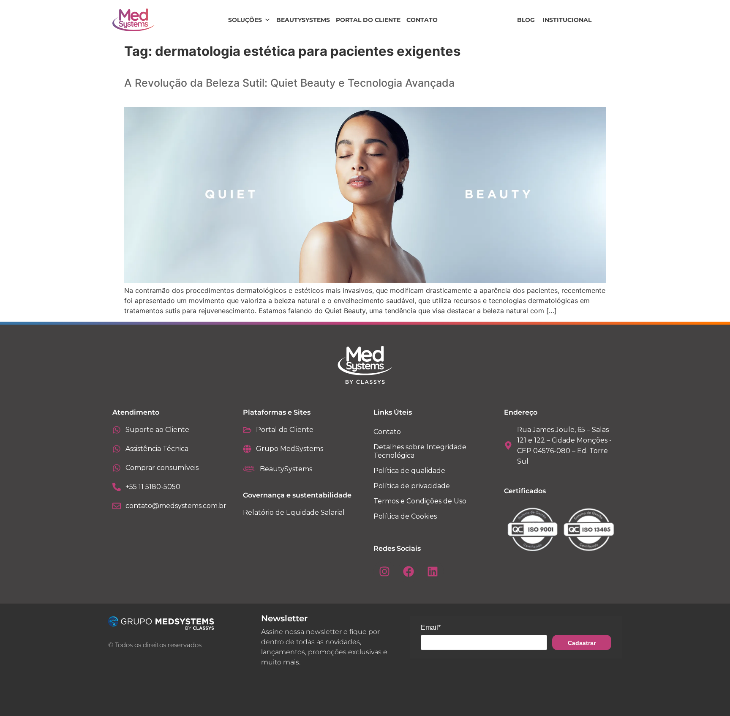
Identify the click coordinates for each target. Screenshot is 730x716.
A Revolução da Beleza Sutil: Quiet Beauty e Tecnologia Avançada (289, 83)
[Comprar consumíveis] (116, 468)
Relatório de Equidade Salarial (294, 512)
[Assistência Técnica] (116, 449)
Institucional (566, 20)
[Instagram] (384, 571)
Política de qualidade (409, 471)
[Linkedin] (433, 571)
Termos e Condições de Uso (419, 501)
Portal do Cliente (368, 20)
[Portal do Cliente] (247, 430)
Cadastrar (582, 642)
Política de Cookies (405, 516)
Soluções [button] (245, 20)
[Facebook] (408, 571)
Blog (526, 20)
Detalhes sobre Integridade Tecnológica (419, 451)
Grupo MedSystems (289, 449)
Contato (422, 20)
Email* (431, 627)
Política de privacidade (411, 486)
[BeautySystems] (249, 468)
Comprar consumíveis (162, 468)
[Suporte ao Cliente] (116, 430)
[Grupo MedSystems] (247, 449)
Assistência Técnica (156, 449)
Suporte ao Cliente (157, 430)
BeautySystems (303, 20)
